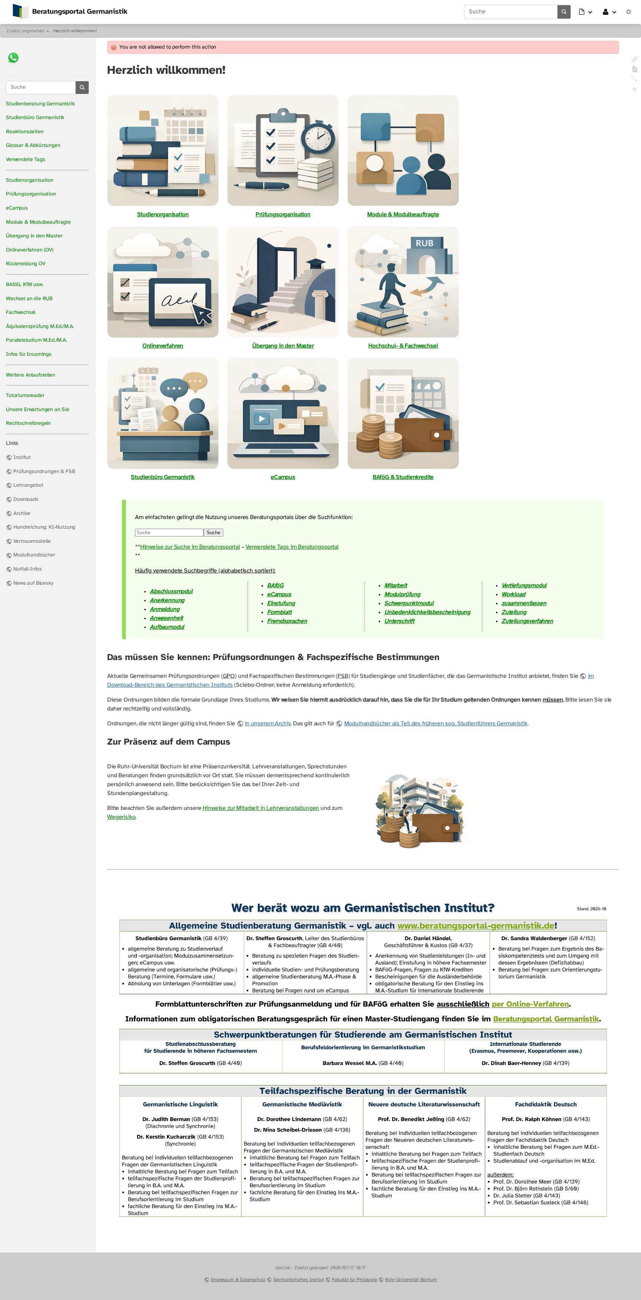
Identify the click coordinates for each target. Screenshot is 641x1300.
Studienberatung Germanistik (40, 104)
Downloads (26, 499)
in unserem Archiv (267, 723)
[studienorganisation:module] (403, 206)
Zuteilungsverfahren (527, 621)
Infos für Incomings (29, 354)
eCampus (17, 208)
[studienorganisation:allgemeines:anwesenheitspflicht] (419, 856)
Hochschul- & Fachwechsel (403, 346)
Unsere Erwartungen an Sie (37, 410)
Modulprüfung (402, 594)
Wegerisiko (121, 817)
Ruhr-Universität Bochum (411, 1279)
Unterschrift (399, 621)
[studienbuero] (162, 468)
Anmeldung (165, 609)
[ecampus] (283, 468)
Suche (213, 532)
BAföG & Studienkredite (403, 477)
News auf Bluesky (33, 583)
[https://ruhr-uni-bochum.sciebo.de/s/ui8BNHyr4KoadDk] (363, 1239)
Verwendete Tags (25, 159)
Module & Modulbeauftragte (38, 222)
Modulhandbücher (34, 555)
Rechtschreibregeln (28, 423)
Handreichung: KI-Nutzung (44, 527)
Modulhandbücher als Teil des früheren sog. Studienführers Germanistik (435, 723)
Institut (22, 457)
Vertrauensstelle (31, 541)
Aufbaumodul (167, 627)
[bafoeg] (403, 468)
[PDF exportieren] (634, 71)
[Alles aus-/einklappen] (634, 81)
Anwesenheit (166, 618)
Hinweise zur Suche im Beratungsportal (190, 547)
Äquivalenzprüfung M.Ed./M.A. (40, 326)
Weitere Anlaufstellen (30, 375)
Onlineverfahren (163, 346)
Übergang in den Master (34, 236)
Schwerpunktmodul (408, 603)
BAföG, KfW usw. (24, 285)
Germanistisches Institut (298, 1279)
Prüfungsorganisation (31, 194)
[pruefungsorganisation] (283, 206)
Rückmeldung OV (25, 264)
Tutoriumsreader (25, 395)
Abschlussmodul (171, 591)
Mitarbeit (395, 585)
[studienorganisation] (162, 206)
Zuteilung (514, 612)
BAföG (275, 585)
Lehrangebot (28, 485)
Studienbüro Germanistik (35, 118)
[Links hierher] (634, 61)
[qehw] (403, 337)
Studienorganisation (29, 180)
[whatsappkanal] (13, 65)
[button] (586, 11)
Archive (21, 513)
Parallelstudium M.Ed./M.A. (36, 340)
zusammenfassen (524, 603)
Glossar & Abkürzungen (33, 145)
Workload (513, 594)
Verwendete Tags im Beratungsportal (292, 547)
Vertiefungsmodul (524, 585)
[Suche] (564, 12)
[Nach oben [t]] (634, 91)
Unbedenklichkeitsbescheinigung (427, 612)
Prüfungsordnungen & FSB (44, 472)
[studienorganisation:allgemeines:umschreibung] (283, 337)
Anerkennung (167, 600)
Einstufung (281, 603)
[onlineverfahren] (162, 337)
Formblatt (279, 612)
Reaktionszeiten (25, 132)
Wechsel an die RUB (29, 299)
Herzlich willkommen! (75, 31)
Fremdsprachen (287, 621)
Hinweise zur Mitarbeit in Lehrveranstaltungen (261, 808)
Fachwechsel (20, 312)
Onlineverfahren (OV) (29, 250)
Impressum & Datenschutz (238, 1279)
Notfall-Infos (27, 569)
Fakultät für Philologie (354, 1279)
